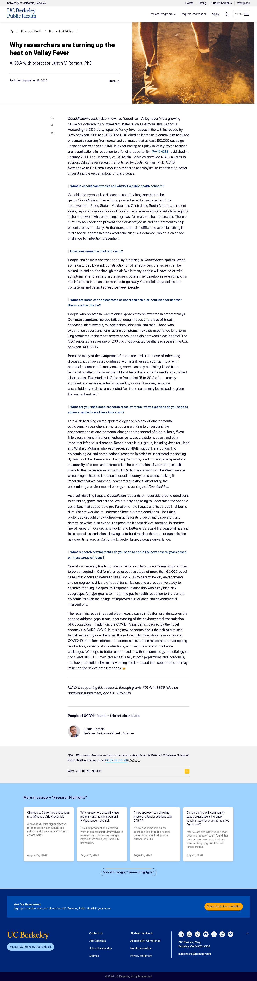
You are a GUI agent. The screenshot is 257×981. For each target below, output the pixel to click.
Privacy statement (141, 955)
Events (189, 3)
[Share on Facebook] (52, 125)
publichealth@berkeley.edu (194, 954)
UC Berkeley (26, 3)
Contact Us (96, 933)
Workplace (243, 3)
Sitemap (94, 955)
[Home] (11, 31)
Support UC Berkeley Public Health (31, 946)
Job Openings (97, 940)
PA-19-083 (160, 152)
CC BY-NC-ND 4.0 (116, 760)
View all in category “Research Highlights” (128, 872)
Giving (202, 3)
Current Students (221, 3)
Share (112, 81)
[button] (163, 14)
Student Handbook (141, 933)
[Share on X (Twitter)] (52, 133)
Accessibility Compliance (145, 940)
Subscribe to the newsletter (223, 906)
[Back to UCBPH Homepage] (21, 14)
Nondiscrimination (141, 948)
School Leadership (100, 948)
